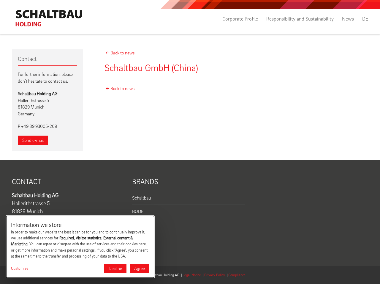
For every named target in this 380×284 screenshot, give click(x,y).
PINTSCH (141, 224)
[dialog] (80, 247)
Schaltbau (141, 198)
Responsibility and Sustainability (300, 19)
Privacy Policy (214, 275)
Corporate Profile (240, 19)
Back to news (122, 52)
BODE (138, 211)
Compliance (237, 275)
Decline (115, 268)
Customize (19, 268)
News (348, 19)
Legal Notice (192, 275)
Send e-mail (33, 140)
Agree (139, 268)
